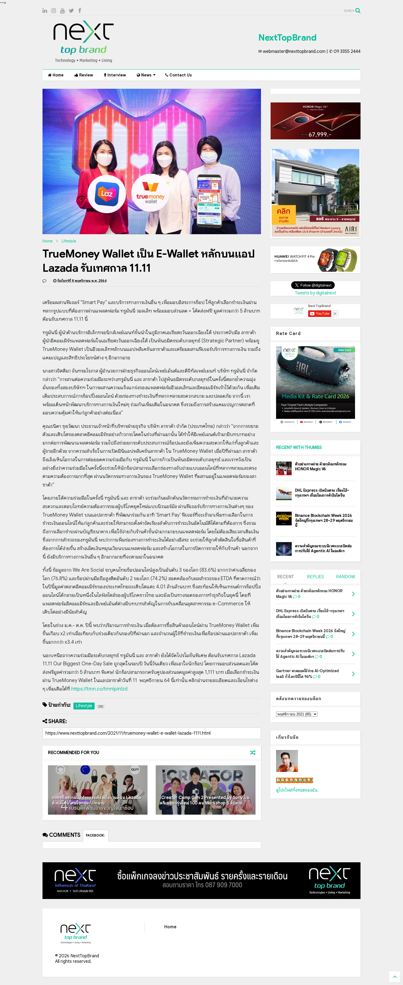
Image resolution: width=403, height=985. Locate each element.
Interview (116, 75)
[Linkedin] (44, 11)
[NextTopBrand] (83, 62)
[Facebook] (79, 11)
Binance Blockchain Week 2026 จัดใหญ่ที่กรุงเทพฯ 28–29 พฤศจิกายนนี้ (324, 520)
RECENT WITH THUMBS (299, 447)
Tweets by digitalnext (315, 293)
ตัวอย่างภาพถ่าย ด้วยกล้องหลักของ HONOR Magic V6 (321, 466)
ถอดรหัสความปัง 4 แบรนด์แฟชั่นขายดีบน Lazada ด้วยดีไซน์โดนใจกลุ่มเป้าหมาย (96, 800)
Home (58, 75)
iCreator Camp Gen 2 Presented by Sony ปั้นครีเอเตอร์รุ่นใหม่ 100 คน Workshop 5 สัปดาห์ (204, 800)
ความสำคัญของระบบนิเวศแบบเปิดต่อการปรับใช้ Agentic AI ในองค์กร (323, 548)
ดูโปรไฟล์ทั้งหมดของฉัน (297, 790)
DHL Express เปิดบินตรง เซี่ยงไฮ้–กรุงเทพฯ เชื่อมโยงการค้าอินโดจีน (322, 493)
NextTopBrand (287, 37)
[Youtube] (62, 11)
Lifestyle (69, 241)
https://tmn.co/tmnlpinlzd (99, 689)
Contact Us (180, 75)
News (146, 75)
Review (85, 75)
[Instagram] (53, 11)
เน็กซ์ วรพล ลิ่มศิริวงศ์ (294, 780)
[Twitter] (71, 11)
